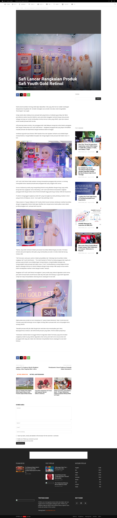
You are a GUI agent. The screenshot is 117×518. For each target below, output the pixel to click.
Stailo (22, 8)
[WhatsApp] (28, 94)
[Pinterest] (25, 94)
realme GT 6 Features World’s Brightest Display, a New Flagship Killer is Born (27, 368)
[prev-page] (17, 398)
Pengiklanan (80, 516)
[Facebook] (109, 1)
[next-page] (20, 398)
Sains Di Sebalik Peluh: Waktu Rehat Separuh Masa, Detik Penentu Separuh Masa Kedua (24, 392)
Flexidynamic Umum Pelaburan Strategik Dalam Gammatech (60, 368)
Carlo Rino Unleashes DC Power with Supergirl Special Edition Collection (43, 392)
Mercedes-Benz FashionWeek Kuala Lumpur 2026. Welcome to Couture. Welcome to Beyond (87, 248)
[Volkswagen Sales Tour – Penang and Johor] (50, 469)
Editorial (75, 516)
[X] (114, 1)
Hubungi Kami (88, 516)
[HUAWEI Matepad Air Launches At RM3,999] (88, 216)
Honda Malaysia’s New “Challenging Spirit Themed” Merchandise (62, 476)
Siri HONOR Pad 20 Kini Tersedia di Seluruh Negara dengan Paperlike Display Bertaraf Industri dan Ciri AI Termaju (87, 171)
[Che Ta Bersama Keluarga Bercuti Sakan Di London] (50, 485)
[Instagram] (111, 1)
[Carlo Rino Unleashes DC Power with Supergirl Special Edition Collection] (43, 383)
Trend (23, 75)
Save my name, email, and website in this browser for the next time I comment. (38, 435)
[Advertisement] (58, 22)
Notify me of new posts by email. (25, 441)
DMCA (99, 516)
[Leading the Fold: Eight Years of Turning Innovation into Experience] (88, 191)
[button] (115, 4)
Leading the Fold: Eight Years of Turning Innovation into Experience (87, 198)
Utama (17, 8)
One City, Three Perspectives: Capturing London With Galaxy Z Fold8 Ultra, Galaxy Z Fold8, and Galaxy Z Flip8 (87, 147)
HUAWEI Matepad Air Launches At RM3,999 (85, 224)
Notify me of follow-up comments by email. (28, 439)
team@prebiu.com (50, 510)
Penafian (95, 516)
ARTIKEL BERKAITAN (22, 374)
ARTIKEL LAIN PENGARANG (37, 374)
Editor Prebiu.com (25, 87)
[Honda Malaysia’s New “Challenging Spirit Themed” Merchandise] (50, 477)
